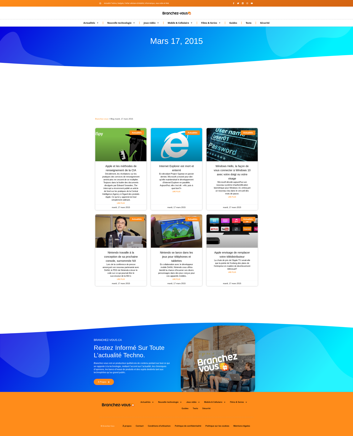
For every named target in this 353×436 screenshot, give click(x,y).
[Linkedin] (243, 3)
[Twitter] (238, 3)
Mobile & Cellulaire (178, 22)
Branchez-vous (101, 119)
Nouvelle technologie (119, 22)
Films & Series (209, 22)
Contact (140, 426)
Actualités (89, 22)
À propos (127, 426)
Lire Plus (121, 203)
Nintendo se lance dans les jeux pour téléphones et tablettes (176, 256)
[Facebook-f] (234, 3)
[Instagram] (247, 3)
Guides (233, 22)
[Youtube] (252, 3)
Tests (249, 22)
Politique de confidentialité (188, 426)
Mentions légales (241, 426)
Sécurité (265, 22)
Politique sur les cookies (217, 426)
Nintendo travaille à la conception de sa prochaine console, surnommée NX (121, 256)
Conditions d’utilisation (159, 426)
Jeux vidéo (150, 22)
